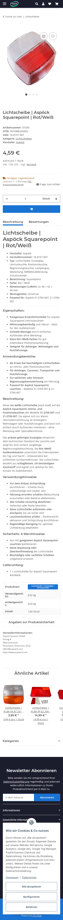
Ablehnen (31, 906)
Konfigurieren (31, 896)
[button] (37, 3)
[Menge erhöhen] (56, 198)
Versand (31, 164)
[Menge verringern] (7, 198)
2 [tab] (30, 94)
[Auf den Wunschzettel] (53, 36)
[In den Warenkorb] (5, 28)
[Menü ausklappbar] (4, 2)
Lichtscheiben (24, 138)
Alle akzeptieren (31, 886)
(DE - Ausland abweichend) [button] (17, 183)
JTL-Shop (37, 915)
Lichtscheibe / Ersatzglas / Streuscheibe (42, 587)
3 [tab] (33, 94)
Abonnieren (47, 797)
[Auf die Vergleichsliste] (44, 36)
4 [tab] (37, 94)
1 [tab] (26, 94)
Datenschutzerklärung (16, 781)
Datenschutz (29, 877)
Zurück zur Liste (13, 16)
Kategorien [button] (11, 741)
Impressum (12, 877)
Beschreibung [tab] (13, 222)
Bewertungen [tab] (39, 222)
